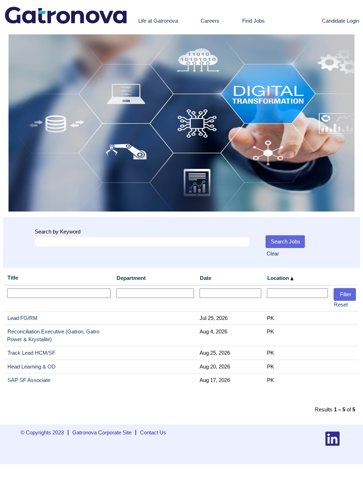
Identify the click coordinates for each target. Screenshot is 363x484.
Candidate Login (340, 21)
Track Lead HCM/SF (31, 353)
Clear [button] (273, 254)
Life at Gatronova (158, 21)
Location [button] (278, 278)
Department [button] (131, 278)
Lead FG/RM (22, 318)
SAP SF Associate (28, 380)
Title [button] (12, 278)
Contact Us (153, 432)
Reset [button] (341, 305)
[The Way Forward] (66, 14)
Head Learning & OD (31, 367)
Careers (210, 21)
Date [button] (205, 278)
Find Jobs (253, 21)
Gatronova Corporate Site (102, 432)
